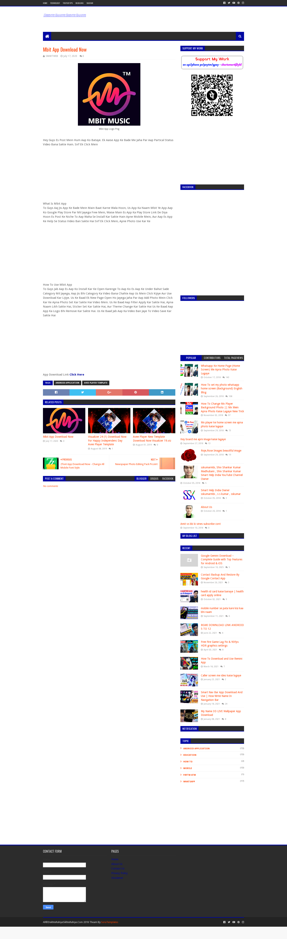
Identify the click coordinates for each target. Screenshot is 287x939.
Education (189, 755)
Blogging (80, 3)
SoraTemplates (109, 922)
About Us (206, 507)
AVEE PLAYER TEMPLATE (95, 383)
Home (45, 3)
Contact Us (117, 868)
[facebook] (224, 3)
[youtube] (234, 3)
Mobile (187, 768)
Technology (55, 3)
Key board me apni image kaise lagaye (203, 439)
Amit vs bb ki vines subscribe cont (200, 523)
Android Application (67, 383)
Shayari (89, 3)
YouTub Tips (68, 3)
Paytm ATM (189, 775)
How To (188, 761)
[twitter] (229, 3)
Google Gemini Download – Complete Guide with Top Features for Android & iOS (221, 559)
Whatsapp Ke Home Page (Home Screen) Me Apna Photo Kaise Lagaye (220, 369)
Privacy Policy (119, 873)
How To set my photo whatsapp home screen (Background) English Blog (221, 388)
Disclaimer (117, 877)
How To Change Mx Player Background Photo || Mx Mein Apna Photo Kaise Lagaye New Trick (222, 407)
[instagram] (242, 3)
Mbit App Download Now (58, 436)
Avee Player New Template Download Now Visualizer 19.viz (152, 438)
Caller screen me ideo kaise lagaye (221, 675)
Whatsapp (189, 781)
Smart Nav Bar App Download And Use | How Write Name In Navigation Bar (221, 696)
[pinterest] (238, 3)
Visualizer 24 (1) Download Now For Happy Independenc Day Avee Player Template (107, 440)
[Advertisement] (147, 16)
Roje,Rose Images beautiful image (221, 450)
